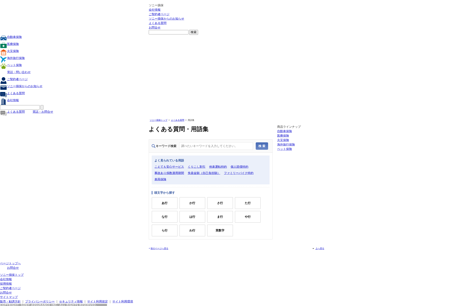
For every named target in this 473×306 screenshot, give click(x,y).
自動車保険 (14, 37)
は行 (192, 216)
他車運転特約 (218, 166)
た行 (248, 203)
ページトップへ (10, 263)
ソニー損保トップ (158, 120)
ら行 (165, 230)
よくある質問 (157, 23)
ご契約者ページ (159, 14)
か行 (192, 203)
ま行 (220, 216)
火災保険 (13, 51)
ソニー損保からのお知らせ (166, 18)
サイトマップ (9, 297)
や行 (248, 216)
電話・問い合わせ (19, 72)
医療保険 (13, 44)
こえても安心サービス (169, 166)
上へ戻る (319, 248)
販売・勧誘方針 (10, 301)
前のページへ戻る (159, 248)
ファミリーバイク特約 (238, 173)
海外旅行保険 (16, 58)
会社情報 (155, 9)
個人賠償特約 (239, 166)
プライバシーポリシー (40, 301)
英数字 (220, 230)
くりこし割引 (196, 166)
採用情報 (6, 283)
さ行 (220, 203)
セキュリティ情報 (71, 301)
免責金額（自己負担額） (204, 173)
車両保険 (160, 179)
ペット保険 (14, 65)
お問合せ (155, 27)
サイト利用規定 (97, 301)
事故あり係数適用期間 (169, 173)
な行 (165, 216)
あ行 (165, 203)
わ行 (192, 230)
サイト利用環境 (122, 301)
